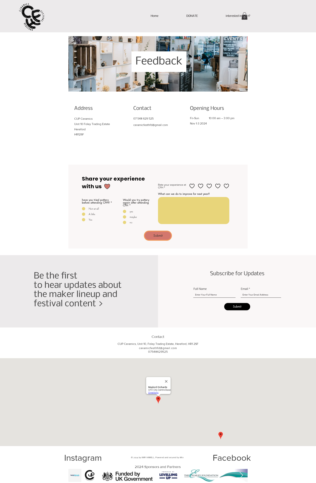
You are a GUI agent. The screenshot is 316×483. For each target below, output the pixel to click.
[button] (238, 16)
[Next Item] (241, 475)
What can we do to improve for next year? (184, 193)
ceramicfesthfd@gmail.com (150, 124)
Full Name (200, 289)
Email (244, 289)
